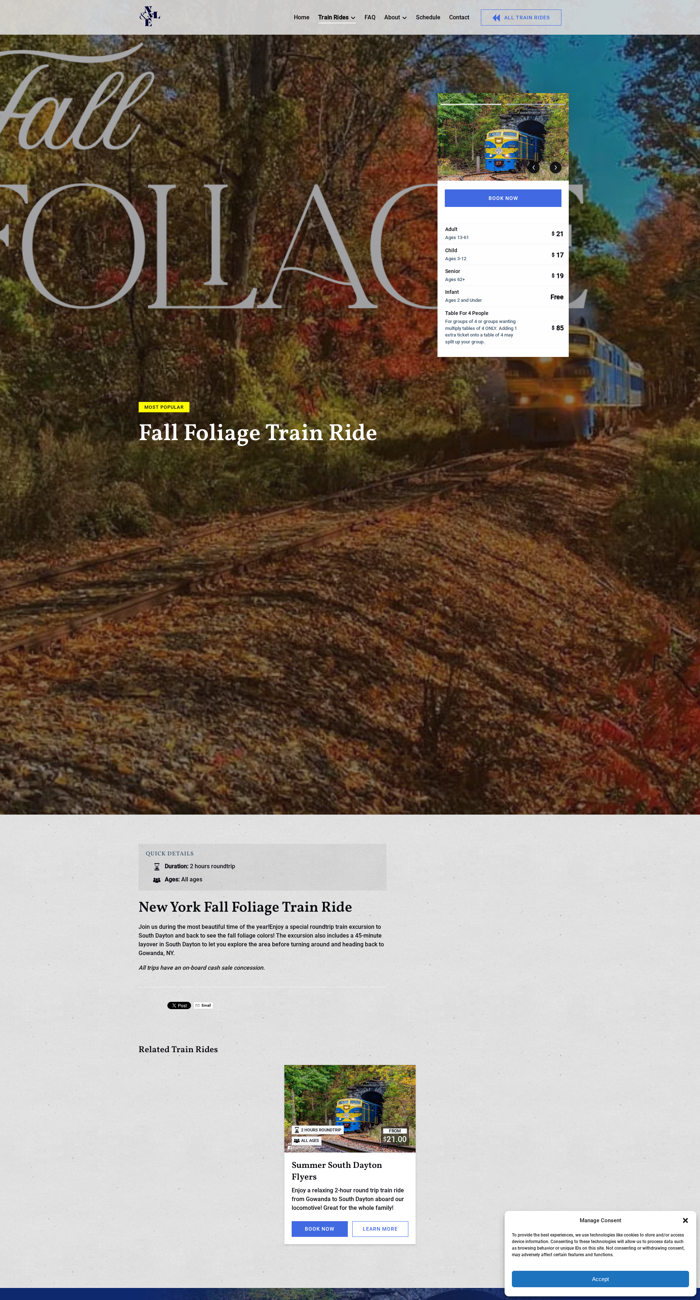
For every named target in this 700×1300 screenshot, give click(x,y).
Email (206, 1005)
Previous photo (534, 167)
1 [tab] (471, 104)
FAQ (370, 17)
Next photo (555, 167)
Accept (600, 1279)
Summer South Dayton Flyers (337, 1171)
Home (302, 17)
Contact (459, 17)
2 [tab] (535, 104)
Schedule (428, 17)
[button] (685, 1220)
